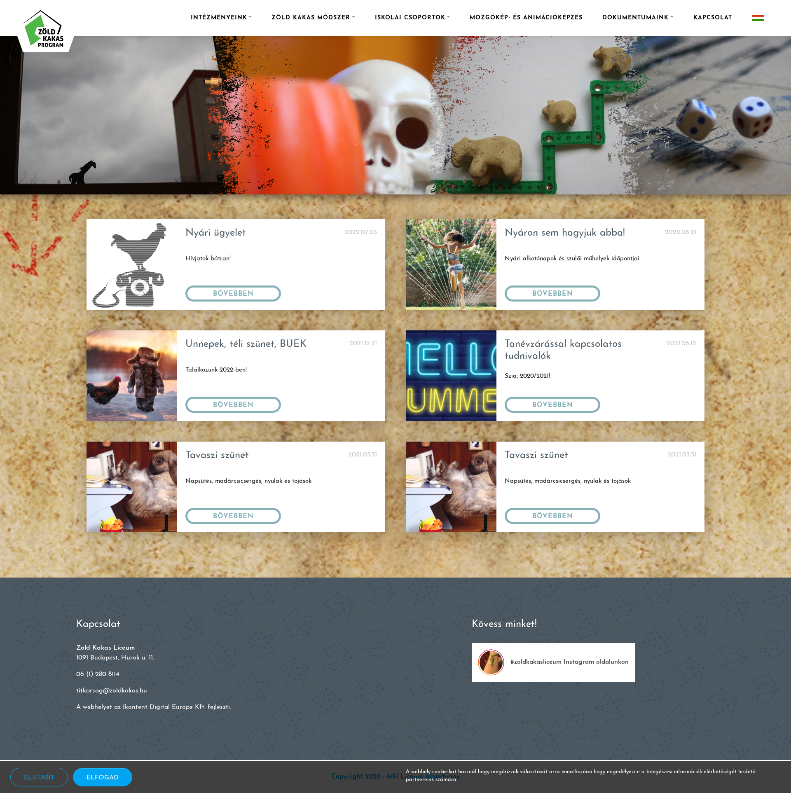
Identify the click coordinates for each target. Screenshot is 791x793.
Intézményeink (219, 18)
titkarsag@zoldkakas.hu (111, 691)
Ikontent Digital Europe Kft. (164, 707)
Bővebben (233, 294)
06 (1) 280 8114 (97, 674)
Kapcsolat (712, 18)
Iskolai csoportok (410, 18)
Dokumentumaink (635, 18)
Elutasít (39, 777)
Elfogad (103, 777)
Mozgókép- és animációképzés (526, 18)
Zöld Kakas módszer (310, 18)
